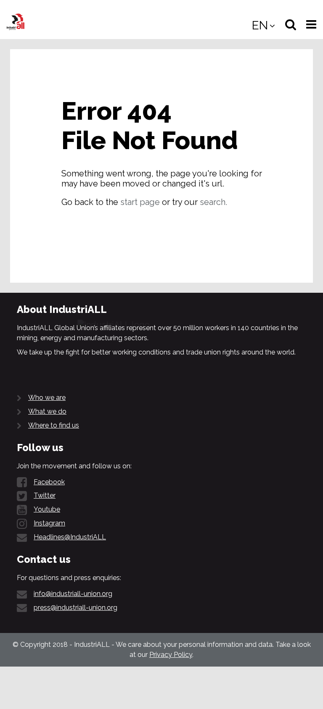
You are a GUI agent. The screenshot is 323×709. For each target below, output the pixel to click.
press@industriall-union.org (75, 608)
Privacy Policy (170, 655)
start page (140, 202)
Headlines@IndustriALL (70, 537)
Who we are (47, 398)
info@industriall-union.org (73, 594)
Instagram (49, 523)
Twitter (45, 495)
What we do (47, 411)
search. (213, 202)
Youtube (47, 509)
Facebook (49, 482)
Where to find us (53, 425)
